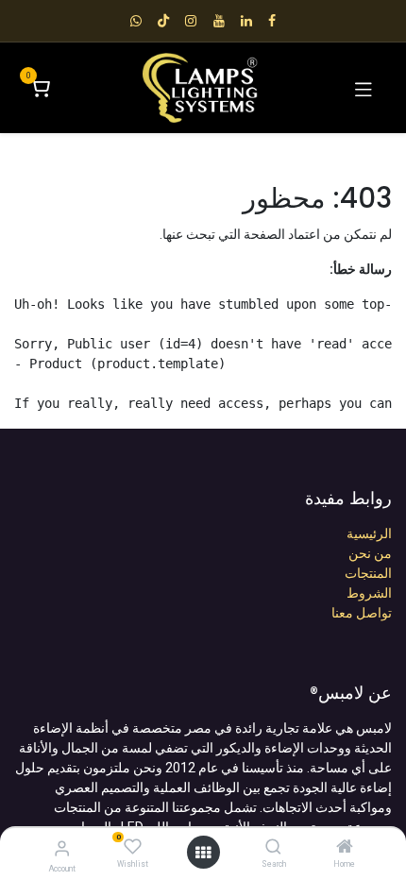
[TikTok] (163, 20)
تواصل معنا (361, 612)
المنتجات (368, 573)
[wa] (136, 20)
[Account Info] (62, 848)
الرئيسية (369, 533)
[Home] (344, 847)
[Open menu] (203, 852)
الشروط (369, 593)
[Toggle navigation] (363, 88)
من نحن (370, 553)
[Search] (273, 847)
